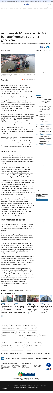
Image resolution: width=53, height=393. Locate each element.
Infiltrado (31, 339)
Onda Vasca (14, 367)
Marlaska (33, 328)
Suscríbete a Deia (46, 358)
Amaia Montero (18, 342)
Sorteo (29, 349)
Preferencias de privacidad (33, 387)
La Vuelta (20, 335)
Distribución (24, 365)
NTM (2, 315)
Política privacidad (22, 385)
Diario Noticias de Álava (5, 366)
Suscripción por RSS (37, 366)
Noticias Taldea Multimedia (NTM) (6, 368)
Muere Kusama (20, 345)
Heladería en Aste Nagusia (34, 345)
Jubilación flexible (32, 335)
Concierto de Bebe (30, 325)
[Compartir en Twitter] (44, 47)
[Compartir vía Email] (50, 47)
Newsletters (31, 358)
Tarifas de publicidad (26, 367)
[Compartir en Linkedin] (47, 47)
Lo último (40, 97)
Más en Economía (8, 294)
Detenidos (43, 335)
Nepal (28, 342)
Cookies (37, 385)
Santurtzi (5, 349)
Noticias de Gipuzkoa (16, 366)
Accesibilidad (16, 387)
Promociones (23, 358)
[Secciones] (1, 4)
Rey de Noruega (6, 339)
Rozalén (4, 325)
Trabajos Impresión (37, 365)
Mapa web (24, 366)
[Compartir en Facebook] (41, 47)
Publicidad (38, 358)
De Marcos (22, 332)
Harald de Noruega (16, 325)
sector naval (28, 290)
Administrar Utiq (23, 387)
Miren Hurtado (43, 314)
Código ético (43, 385)
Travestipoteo (37, 342)
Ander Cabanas (32, 332)
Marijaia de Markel (7, 345)
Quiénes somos (15, 358)
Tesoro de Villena (19, 339)
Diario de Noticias (15, 365)
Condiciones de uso (31, 385)
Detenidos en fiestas (8, 328)
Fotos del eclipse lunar (8, 332)
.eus (3, 358)
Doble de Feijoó (6, 342)
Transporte (10, 290)
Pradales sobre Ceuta (8, 335)
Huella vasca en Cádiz (17, 349)
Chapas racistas (41, 339)
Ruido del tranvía (22, 328)
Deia (2, 365)
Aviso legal (16, 385)
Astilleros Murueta (19, 290)
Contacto (8, 358)
